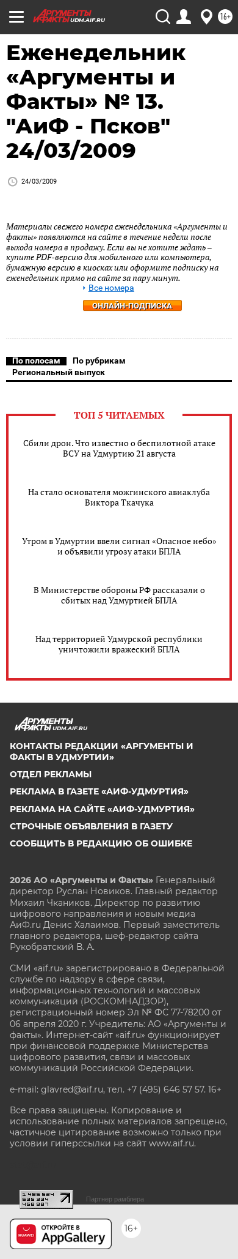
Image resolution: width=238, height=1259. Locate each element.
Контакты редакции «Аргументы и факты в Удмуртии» (101, 752)
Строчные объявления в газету (91, 826)
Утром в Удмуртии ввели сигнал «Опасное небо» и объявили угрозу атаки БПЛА (119, 546)
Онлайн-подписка (132, 305)
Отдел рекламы (51, 774)
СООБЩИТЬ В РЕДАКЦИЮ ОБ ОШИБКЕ (101, 843)
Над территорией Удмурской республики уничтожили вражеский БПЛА (119, 643)
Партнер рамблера (115, 1199)
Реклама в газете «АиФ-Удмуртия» (99, 791)
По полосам (36, 360)
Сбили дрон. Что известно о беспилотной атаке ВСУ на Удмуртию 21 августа (119, 448)
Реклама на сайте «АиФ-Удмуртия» (102, 809)
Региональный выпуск (58, 372)
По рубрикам (99, 360)
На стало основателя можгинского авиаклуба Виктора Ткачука (119, 497)
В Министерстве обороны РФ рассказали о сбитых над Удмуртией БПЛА (119, 595)
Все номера (111, 288)
